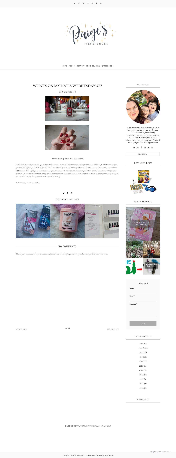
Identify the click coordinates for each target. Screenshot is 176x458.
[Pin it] (71, 193)
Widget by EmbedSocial (160, 451)
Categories (107, 66)
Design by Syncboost (104, 455)
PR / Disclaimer (93, 66)
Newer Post (22, 329)
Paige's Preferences (86, 455)
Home (64, 66)
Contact (80, 66)
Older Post (113, 329)
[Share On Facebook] (67, 193)
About (72, 66)
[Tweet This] (63, 193)
